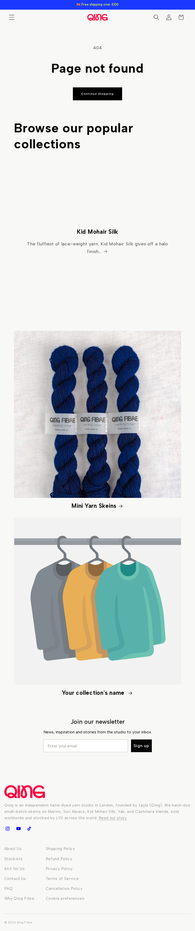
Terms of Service (62, 878)
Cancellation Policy (64, 888)
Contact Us (15, 878)
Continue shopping (97, 94)
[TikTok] (29, 828)
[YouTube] (18, 828)
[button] (12, 17)
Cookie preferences (65, 898)
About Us (13, 848)
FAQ (8, 888)
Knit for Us (14, 868)
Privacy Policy (59, 868)
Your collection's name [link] (94, 692)
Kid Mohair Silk (97, 231)
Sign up (141, 745)
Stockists (13, 858)
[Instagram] (7, 828)
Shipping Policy (60, 848)
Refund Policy (59, 858)
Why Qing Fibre (19, 898)
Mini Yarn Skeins (94, 505)
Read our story (113, 817)
